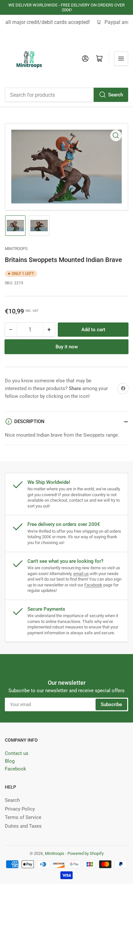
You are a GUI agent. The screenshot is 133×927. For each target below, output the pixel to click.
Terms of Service (23, 817)
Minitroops (16, 248)
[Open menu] (121, 58)
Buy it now (67, 347)
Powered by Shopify (85, 853)
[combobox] (66, 95)
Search (115, 95)
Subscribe (111, 704)
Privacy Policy (20, 809)
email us (81, 573)
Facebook (93, 585)
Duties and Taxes (23, 826)
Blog (10, 761)
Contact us (16, 753)
